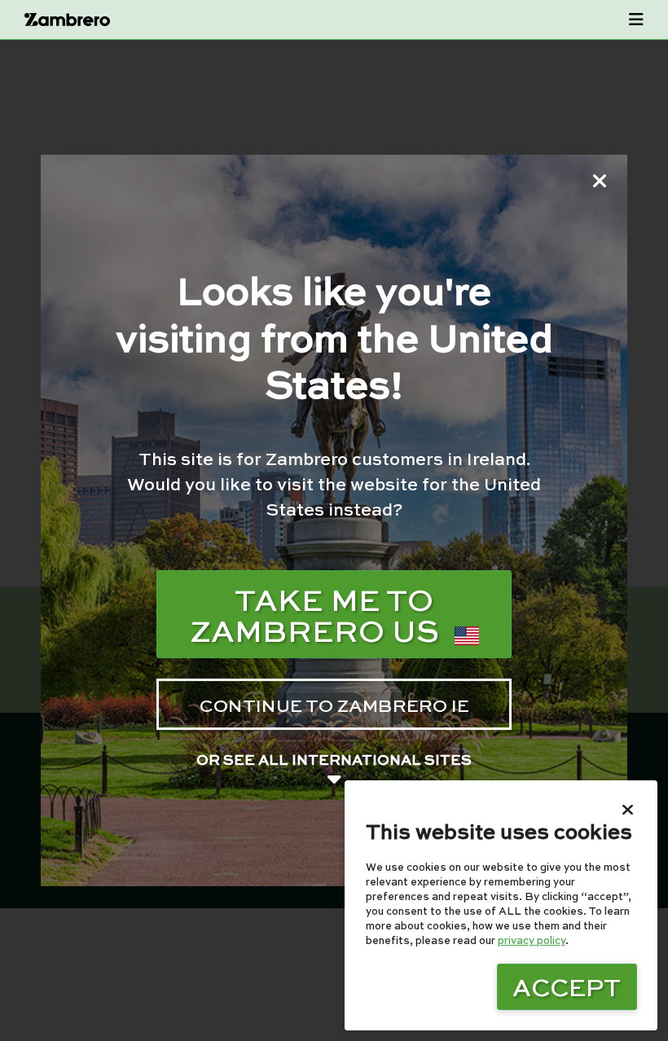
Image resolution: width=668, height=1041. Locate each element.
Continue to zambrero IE (334, 705)
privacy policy (531, 940)
